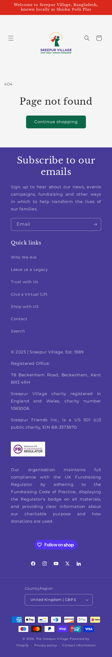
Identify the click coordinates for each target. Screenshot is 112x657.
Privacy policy (45, 645)
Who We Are (24, 257)
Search (18, 331)
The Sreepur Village (52, 639)
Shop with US (25, 306)
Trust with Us (24, 281)
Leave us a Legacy (29, 269)
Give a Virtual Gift (29, 294)
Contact (19, 318)
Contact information (78, 645)
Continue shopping (56, 121)
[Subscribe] (95, 224)
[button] (11, 38)
